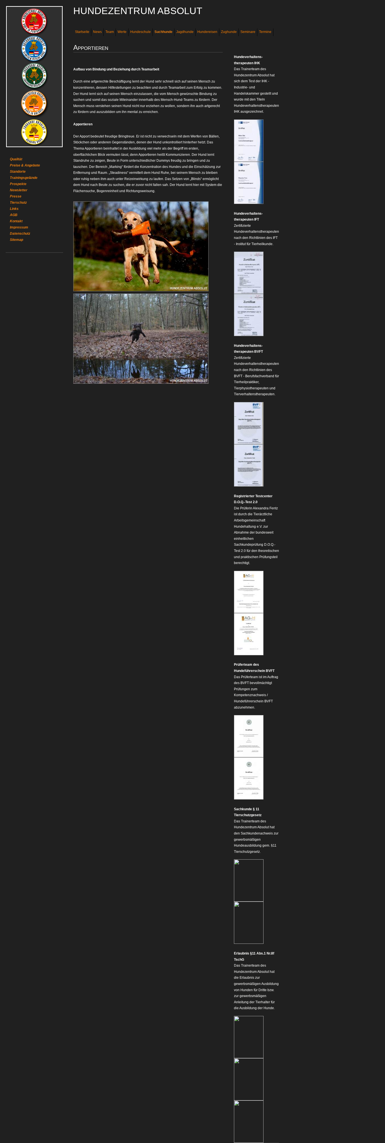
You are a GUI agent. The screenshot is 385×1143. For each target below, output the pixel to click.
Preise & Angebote (25, 165)
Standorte (18, 172)
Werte (122, 32)
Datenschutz (20, 234)
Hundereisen (207, 32)
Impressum (19, 227)
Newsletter (18, 190)
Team (109, 32)
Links (14, 209)
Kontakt (16, 221)
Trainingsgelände (23, 178)
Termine (265, 32)
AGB (13, 215)
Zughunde (229, 32)
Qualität (16, 159)
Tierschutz (18, 203)
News (97, 32)
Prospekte (18, 184)
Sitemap (16, 240)
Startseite (82, 32)
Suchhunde (163, 32)
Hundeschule (140, 32)
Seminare (247, 32)
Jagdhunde (185, 32)
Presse (15, 196)
